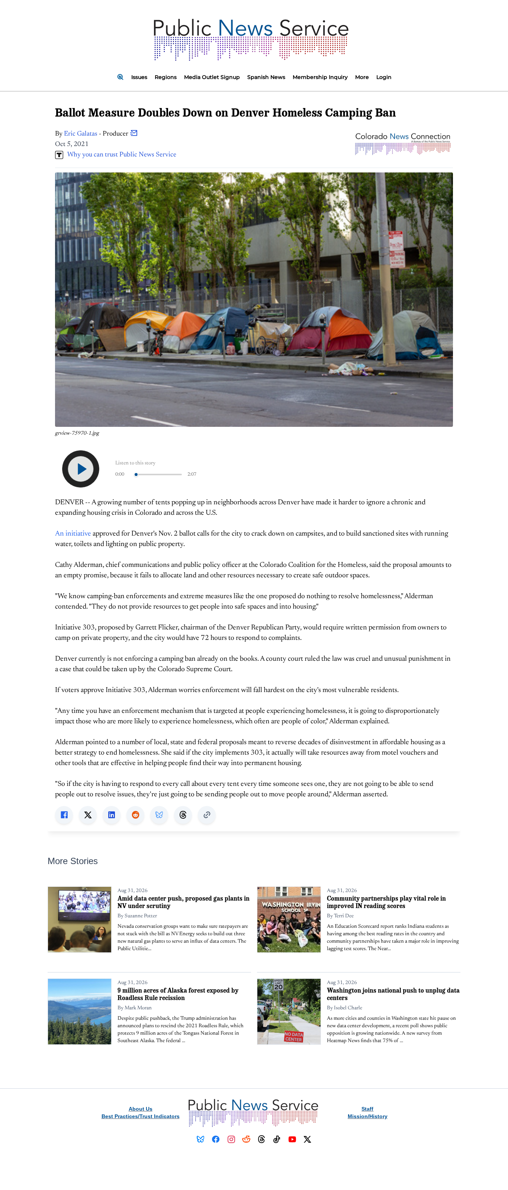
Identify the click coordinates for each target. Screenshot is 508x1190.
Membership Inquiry (320, 77)
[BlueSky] (200, 1139)
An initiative (73, 533)
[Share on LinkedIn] (111, 815)
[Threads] (261, 1139)
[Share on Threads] (183, 815)
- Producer (97, 134)
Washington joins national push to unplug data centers (393, 994)
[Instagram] (231, 1139)
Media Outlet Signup (212, 77)
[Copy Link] (207, 815)
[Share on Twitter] (88, 815)
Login (384, 77)
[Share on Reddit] (135, 815)
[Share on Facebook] (64, 815)
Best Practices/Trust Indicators (141, 1116)
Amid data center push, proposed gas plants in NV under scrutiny (184, 902)
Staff (367, 1109)
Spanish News (266, 77)
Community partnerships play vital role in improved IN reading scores (386, 902)
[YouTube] (292, 1139)
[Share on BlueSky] (159, 815)
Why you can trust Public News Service (119, 155)
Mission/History (368, 1116)
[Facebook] (216, 1139)
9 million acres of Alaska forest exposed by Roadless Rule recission (178, 994)
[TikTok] (277, 1139)
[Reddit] (246, 1139)
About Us (140, 1109)
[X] (307, 1139)
